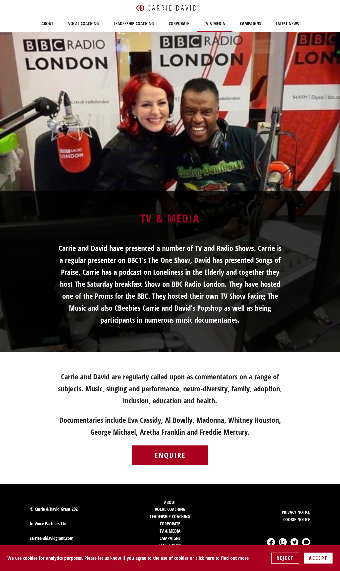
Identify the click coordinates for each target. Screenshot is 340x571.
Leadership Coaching (170, 516)
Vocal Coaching (170, 509)
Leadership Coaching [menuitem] (134, 23)
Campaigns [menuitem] (250, 23)
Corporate (170, 524)
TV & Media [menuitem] (214, 23)
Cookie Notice (296, 519)
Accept (318, 558)
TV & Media (170, 531)
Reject (285, 558)
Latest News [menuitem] (287, 23)
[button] (271, 542)
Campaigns (170, 538)
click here (205, 558)
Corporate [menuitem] (179, 23)
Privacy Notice (296, 512)
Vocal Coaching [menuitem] (83, 23)
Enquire (170, 455)
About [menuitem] (47, 23)
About (170, 502)
